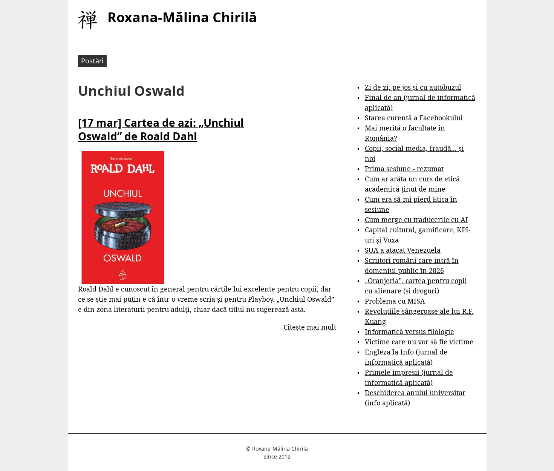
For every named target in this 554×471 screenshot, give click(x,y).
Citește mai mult (309, 326)
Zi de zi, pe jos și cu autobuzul (413, 87)
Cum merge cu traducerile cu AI (416, 219)
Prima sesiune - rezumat (404, 168)
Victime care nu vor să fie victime (419, 341)
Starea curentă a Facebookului (414, 117)
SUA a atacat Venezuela (403, 250)
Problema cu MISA (395, 300)
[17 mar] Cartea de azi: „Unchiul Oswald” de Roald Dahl (161, 129)
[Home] (87, 20)
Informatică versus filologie (409, 331)
